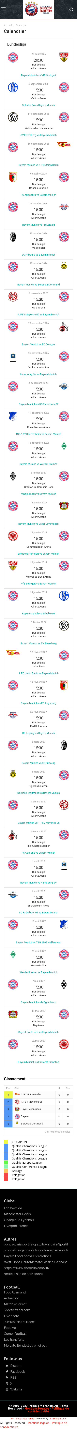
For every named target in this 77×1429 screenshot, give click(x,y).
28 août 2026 (38, 54)
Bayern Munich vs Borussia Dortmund (38, 284)
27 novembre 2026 (38, 353)
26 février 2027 (38, 712)
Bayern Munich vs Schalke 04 (38, 613)
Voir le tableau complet (57, 1131)
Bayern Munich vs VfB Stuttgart (38, 75)
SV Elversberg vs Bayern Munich (39, 135)
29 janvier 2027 (38, 592)
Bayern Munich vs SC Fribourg (38, 763)
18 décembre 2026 (38, 442)
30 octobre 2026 (39, 263)
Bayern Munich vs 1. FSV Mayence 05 (38, 822)
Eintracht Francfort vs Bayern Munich (38, 553)
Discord (16, 1365)
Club (16, 1088)
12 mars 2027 (38, 801)
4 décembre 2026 (38, 383)
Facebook (17, 1371)
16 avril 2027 (39, 921)
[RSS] (7, 1378)
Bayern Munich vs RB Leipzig (38, 224)
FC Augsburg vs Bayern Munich (38, 194)
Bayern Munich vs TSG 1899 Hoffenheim (38, 942)
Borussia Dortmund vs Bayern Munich (38, 792)
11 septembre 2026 (38, 114)
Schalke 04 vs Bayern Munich (38, 105)
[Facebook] (7, 1372)
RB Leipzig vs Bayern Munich (38, 733)
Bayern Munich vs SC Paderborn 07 (38, 404)
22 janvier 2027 (38, 562)
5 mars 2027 (38, 771)
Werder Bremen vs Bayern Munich (38, 972)
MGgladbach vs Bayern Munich (38, 493)
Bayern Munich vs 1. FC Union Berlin (39, 164)
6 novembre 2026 (38, 293)
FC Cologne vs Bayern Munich (38, 852)
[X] (7, 1384)
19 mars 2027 (38, 831)
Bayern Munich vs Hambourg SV (38, 882)
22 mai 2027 (38, 1040)
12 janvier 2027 (38, 502)
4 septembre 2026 (38, 84)
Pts (68, 1088)
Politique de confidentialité (48, 1410)
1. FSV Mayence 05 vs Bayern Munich (38, 314)
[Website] (7, 1390)
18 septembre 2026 (38, 143)
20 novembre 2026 (38, 323)
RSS (13, 1377)
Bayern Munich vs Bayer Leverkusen (38, 523)
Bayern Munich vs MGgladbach (38, 1002)
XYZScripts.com (58, 1418)
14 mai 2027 (38, 1011)
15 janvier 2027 (38, 532)
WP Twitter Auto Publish (23, 1418)
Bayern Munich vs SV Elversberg (39, 643)
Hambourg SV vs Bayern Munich (38, 374)
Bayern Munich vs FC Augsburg (38, 703)
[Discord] (7, 1366)
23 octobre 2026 (39, 233)
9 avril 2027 (38, 891)
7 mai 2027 (38, 981)
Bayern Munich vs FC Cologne (38, 344)
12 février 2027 (38, 652)
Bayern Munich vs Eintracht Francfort (38, 1062)
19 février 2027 (38, 682)
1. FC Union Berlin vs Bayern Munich (39, 673)
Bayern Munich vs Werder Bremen (38, 463)
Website (16, 1389)
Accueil (8, 25)
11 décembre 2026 (38, 413)
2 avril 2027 (38, 861)
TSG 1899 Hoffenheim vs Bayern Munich (38, 434)
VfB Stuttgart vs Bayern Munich (38, 583)
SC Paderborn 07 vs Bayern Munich (38, 912)
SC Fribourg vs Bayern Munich (38, 254)
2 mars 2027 (38, 741)
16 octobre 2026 (39, 203)
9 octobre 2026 (38, 173)
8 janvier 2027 (38, 472)
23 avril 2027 (39, 951)
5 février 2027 (38, 622)
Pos (8, 1088)
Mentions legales (36, 1408)
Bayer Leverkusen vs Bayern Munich (38, 1032)
